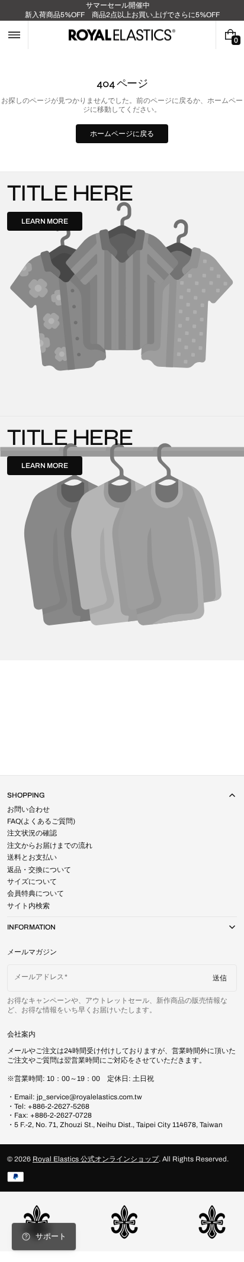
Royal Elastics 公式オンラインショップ (96, 1159)
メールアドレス (39, 977)
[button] (14, 35)
